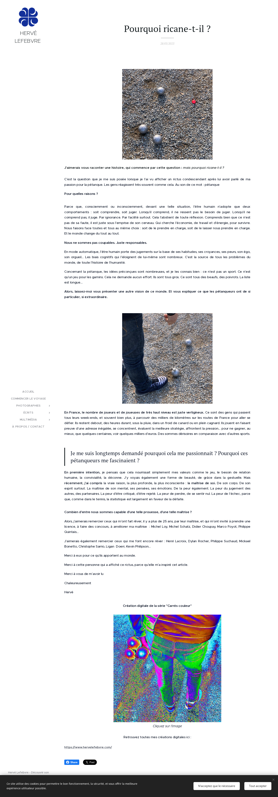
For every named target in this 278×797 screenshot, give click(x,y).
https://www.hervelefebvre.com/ (88, 747)
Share (73, 762)
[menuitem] (28, 392)
